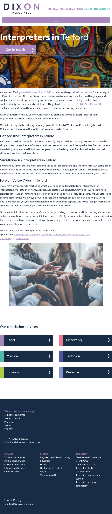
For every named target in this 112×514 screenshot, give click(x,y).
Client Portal (82, 460)
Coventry (34, 234)
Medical (13, 356)
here (72, 129)
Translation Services (14, 457)
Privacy (17, 500)
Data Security (83, 471)
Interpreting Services (15, 468)
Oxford (86, 234)
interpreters (85, 92)
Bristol (66, 234)
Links (7, 500)
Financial (13, 372)
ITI (99, 104)
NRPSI (83, 104)
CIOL (91, 104)
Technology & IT (48, 475)
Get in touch (15, 50)
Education (45, 460)
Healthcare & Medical (51, 468)
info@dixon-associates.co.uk (25, 442)
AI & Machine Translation (88, 457)
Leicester (5, 238)
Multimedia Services (14, 460)
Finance (44, 464)
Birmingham (21, 234)
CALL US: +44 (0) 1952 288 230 (97, 9)
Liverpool (46, 234)
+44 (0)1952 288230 (18, 438)
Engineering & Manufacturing (55, 457)
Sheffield (76, 234)
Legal (11, 340)
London (56, 234)
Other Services (12, 471)
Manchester (22, 238)
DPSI (76, 104)
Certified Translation (14, 464)
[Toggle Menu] (56, 21)
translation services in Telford (38, 92)
